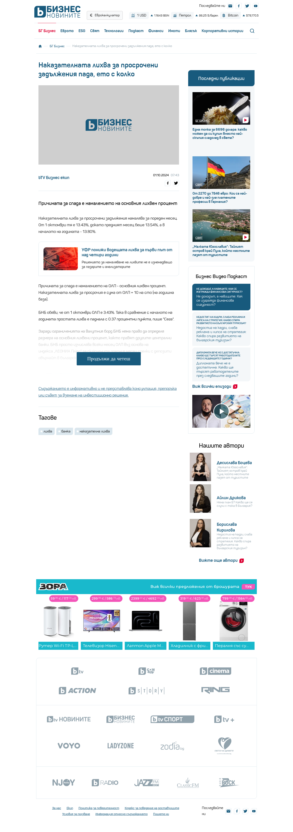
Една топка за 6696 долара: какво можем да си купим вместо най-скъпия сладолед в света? (220, 133)
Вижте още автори (218, 560)
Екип (70, 808)
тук (248, 587)
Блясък (191, 30)
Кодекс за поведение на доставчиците (152, 808)
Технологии (114, 30)
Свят (94, 30)
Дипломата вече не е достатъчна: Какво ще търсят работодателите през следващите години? (218, 355)
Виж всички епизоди (211, 386)
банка (66, 431)
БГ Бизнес (47, 30)
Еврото (67, 30)
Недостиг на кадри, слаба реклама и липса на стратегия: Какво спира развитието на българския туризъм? (221, 320)
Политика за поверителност (99, 808)
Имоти (174, 30)
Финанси (155, 30)
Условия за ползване (76, 814)
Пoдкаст (136, 30)
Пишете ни (161, 814)
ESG (82, 30)
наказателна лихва (95, 431)
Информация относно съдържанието (121, 814)
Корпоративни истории (222, 30)
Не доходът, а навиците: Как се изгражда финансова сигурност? (219, 290)
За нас (56, 808)
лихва (47, 431)
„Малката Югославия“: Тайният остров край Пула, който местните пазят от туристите (221, 251)
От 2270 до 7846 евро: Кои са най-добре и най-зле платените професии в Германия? (220, 197)
